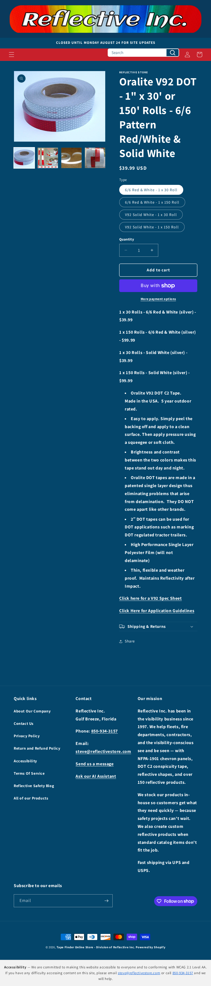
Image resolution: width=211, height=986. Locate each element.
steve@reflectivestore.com (103, 751)
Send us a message (94, 764)
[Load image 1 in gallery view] (24, 157)
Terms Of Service (29, 773)
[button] (11, 54)
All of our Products (31, 798)
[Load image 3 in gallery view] (71, 157)
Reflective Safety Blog (34, 785)
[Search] (172, 52)
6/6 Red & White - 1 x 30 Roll (151, 189)
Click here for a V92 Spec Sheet (150, 598)
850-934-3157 (104, 731)
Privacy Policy (27, 735)
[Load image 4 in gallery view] (95, 157)
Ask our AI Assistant (96, 776)
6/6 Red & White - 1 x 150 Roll (152, 202)
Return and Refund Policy (37, 748)
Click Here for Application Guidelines (156, 611)
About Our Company (32, 711)
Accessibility (25, 760)
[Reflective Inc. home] (105, 19)
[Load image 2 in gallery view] (47, 157)
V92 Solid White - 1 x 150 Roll (152, 227)
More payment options (158, 299)
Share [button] (130, 641)
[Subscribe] (106, 900)
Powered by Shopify (151, 947)
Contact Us (24, 723)
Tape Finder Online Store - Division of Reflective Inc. (96, 947)
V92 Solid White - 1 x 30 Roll (151, 214)
